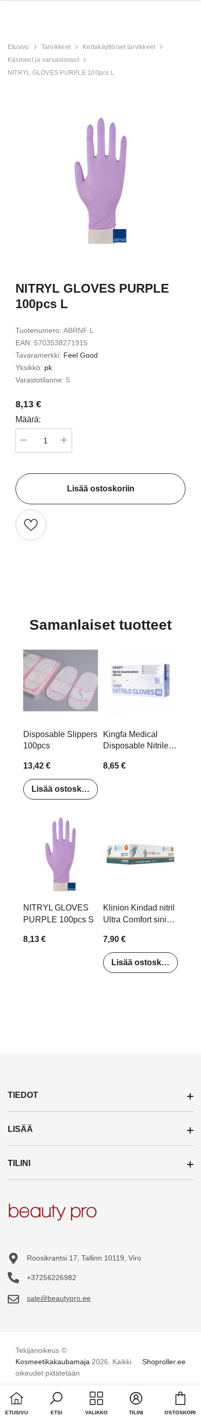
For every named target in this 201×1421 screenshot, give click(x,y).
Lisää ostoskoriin (64, 789)
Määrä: (28, 419)
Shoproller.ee (164, 1362)
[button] (56, 1404)
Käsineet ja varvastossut (43, 59)
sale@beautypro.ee (59, 1298)
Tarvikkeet (56, 47)
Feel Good (80, 355)
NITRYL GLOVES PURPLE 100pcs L (61, 72)
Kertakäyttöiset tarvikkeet (118, 47)
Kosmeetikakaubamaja (52, 1362)
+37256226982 (51, 1277)
